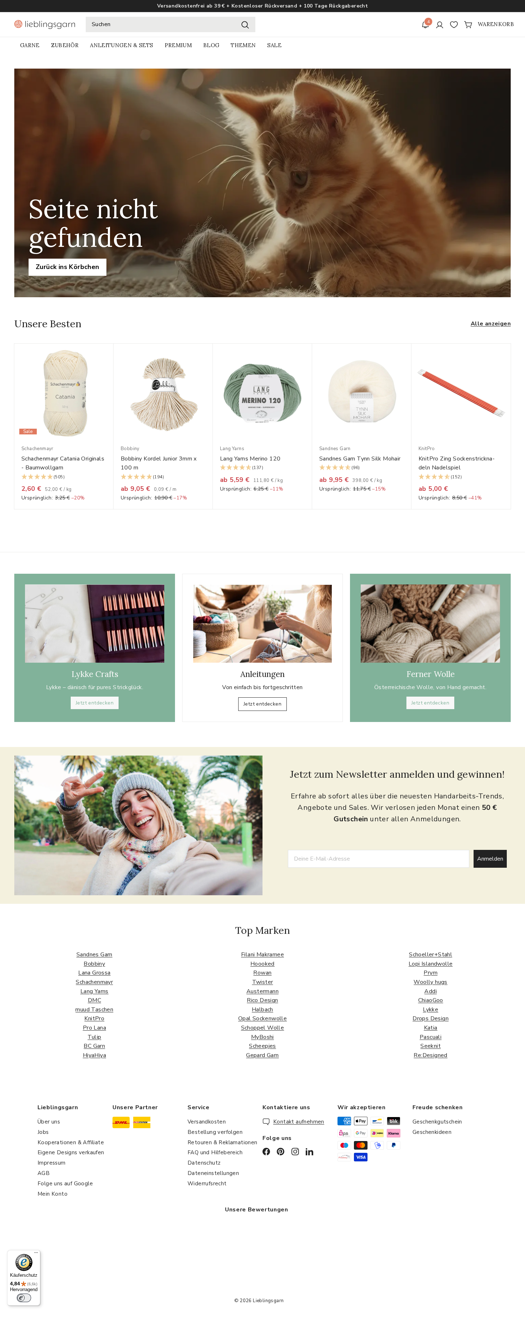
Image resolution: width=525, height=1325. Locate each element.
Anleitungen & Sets (121, 45)
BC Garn (94, 1046)
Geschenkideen (431, 1132)
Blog (211, 45)
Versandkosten (207, 1121)
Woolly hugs (430, 982)
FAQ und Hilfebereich (215, 1152)
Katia (431, 1028)
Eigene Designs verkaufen (71, 1152)
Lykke (430, 1009)
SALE (274, 45)
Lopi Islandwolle (430, 964)
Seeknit (430, 1046)
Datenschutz (204, 1162)
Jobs (43, 1132)
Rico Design (262, 1000)
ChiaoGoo (430, 1000)
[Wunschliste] (454, 24)
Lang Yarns (94, 991)
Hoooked (262, 964)
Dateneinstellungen (213, 1173)
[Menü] (36, 1254)
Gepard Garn (262, 1055)
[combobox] (170, 25)
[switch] (24, 1298)
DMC (94, 1000)
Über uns (49, 1121)
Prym (431, 973)
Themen (243, 45)
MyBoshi (262, 1037)
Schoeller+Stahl (430, 954)
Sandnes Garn (94, 954)
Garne (30, 45)
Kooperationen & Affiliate (71, 1142)
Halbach (262, 1009)
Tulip (94, 1037)
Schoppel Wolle (262, 1028)
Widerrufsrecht (207, 1183)
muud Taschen (94, 1009)
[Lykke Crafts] (94, 623)
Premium (178, 45)
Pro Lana (94, 1028)
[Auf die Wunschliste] (110, 363)
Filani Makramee (262, 954)
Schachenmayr (94, 982)
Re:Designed (430, 1055)
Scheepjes (262, 1046)
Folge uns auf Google (65, 1183)
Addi (430, 991)
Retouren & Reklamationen (223, 1142)
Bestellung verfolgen (215, 1132)
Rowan (262, 973)
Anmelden (490, 859)
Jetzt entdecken (95, 702)
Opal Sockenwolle (262, 1018)
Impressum (52, 1162)
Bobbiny (94, 964)
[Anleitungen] (262, 624)
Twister (262, 982)
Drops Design (430, 1018)
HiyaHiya (94, 1055)
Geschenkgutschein (437, 1121)
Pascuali (430, 1037)
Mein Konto (53, 1193)
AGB (44, 1173)
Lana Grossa (94, 973)
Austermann (262, 991)
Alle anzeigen (491, 324)
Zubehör (65, 45)
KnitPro (94, 1018)
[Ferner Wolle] (430, 623)
